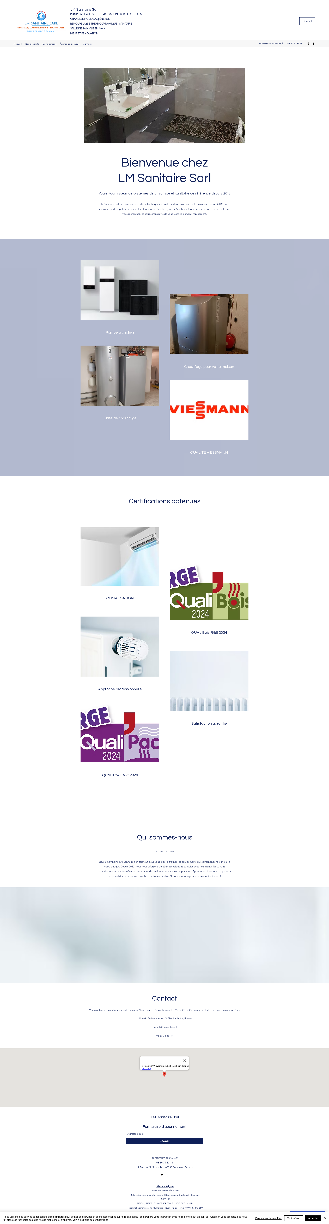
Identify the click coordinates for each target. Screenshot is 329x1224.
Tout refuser (293, 1218)
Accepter (313, 1218)
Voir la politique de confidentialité (90, 1219)
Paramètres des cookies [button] (268, 1218)
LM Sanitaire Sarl (84, 9)
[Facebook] (313, 43)
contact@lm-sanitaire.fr (271, 43)
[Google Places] (308, 43)
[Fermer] (325, 1218)
